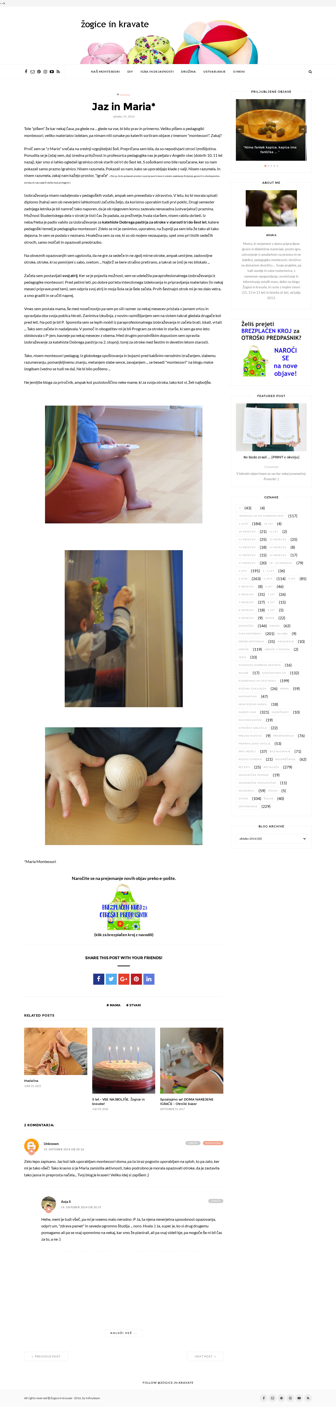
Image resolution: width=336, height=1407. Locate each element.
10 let (268, 523)
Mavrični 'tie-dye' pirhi (271, 152)
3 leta (243, 578)
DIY (130, 71)
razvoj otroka (250, 759)
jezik (242, 657)
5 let (292, 578)
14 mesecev (278, 547)
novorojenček (250, 720)
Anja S (66, 1201)
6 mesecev (246, 594)
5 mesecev (246, 586)
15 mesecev (247, 555)
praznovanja (283, 735)
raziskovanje (280, 751)
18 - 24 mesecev (280, 563)
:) (240, 508)
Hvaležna (31, 1080)
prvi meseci (247, 751)
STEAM (272, 790)
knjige (244, 673)
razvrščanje (285, 759)
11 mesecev (247, 539)
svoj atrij (69, 276)
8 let (271, 602)
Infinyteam (93, 1398)
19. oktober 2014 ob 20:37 (81, 1207)
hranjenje (286, 641)
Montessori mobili (253, 704)
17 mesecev (247, 563)
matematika (248, 696)
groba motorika (251, 641)
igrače (244, 649)
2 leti (243, 571)
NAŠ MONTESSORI (105, 71)
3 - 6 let (268, 571)
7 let (271, 594)
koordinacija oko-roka (257, 680)
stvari (135, 1005)
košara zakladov (253, 688)
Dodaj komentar (31, 1151)
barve (270, 618)
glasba (282, 633)
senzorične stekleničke (257, 783)
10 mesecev (247, 531)
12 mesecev (278, 539)
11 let (273, 531)
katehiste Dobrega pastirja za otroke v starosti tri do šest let (154, 222)
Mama (125, 95)
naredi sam (247, 712)
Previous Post (47, 1356)
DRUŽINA (188, 71)
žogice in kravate (61, 1398)
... (255, 508)
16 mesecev (278, 555)
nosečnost (280, 712)
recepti (244, 767)
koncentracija (274, 673)
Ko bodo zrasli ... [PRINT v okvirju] (271, 457)
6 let (269, 586)
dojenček (246, 625)
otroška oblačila (253, 728)
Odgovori (213, 1143)
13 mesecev (247, 547)
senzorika (247, 790)
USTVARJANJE (214, 71)
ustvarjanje (248, 806)
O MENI (239, 71)
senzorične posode (254, 775)
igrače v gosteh (277, 649)
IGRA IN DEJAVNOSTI (157, 71)
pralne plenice (250, 735)
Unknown (51, 1143)
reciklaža (271, 767)
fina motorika (250, 633)
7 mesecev (246, 602)
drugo (275, 625)
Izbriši (193, 1143)
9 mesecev (246, 618)
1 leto (243, 523)
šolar (268, 798)
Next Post (204, 1356)
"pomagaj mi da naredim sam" (261, 516)
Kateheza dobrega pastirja (260, 665)
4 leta (268, 578)
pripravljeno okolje (255, 743)
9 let (271, 610)
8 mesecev (246, 610)
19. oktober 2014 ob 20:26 (64, 1149)
